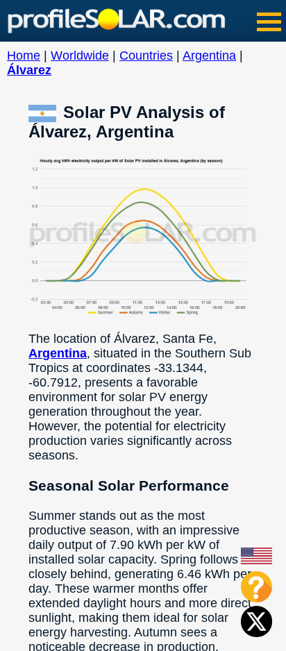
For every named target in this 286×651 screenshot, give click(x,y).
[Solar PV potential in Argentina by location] (45, 112)
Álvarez (29, 70)
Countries (146, 55)
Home (23, 55)
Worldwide (80, 55)
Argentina (209, 55)
